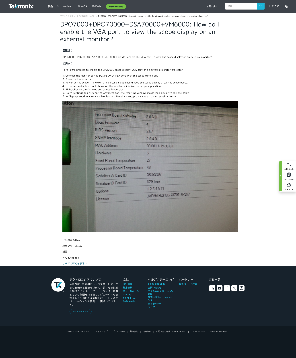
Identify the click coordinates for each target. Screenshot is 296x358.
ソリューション (65, 6)
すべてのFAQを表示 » (74, 263)
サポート (96, 6)
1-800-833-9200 (156, 284)
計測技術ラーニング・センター (160, 298)
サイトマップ (101, 331)
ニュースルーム (131, 291)
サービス (83, 6)
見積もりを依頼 (116, 6)
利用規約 (134, 331)
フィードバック (198, 331)
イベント (127, 294)
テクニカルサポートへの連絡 (160, 292)
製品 (50, 6)
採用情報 (127, 287)
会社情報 (127, 284)
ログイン (274, 6)
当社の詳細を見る (80, 311)
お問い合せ (212, 6)
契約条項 (147, 331)
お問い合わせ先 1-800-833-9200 (171, 331)
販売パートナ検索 (188, 284)
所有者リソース (156, 303)
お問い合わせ (155, 287)
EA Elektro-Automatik (129, 299)
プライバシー (119, 331)
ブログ (151, 307)
